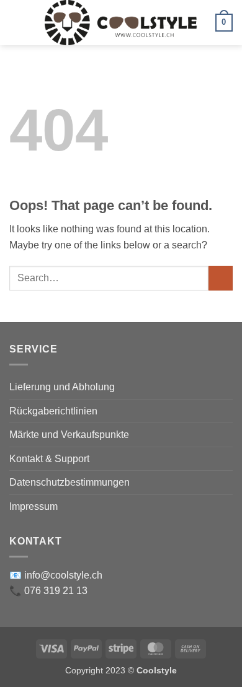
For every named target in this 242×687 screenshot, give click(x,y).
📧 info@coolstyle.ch (55, 575)
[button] (16, 22)
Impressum (33, 506)
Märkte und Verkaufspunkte (69, 434)
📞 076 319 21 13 (48, 590)
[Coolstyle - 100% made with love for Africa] (121, 22)
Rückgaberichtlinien (53, 411)
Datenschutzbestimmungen (69, 482)
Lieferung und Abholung (62, 387)
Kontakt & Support (49, 458)
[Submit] (220, 278)
